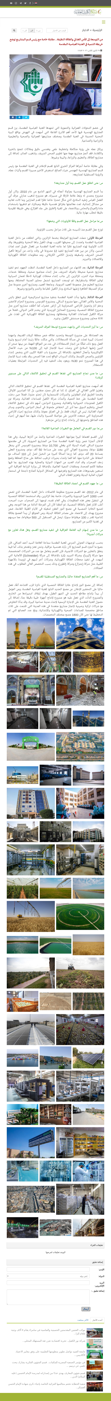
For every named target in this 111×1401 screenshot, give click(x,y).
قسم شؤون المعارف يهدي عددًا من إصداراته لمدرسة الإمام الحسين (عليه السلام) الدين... (48, 1374)
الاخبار (85, 30)
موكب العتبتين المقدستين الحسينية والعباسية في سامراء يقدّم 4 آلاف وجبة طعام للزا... (48, 1331)
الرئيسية (97, 30)
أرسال (86, 1309)
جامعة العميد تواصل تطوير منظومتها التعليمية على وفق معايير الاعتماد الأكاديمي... (50, 1353)
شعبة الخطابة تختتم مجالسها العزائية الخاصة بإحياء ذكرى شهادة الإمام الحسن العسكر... (46, 1385)
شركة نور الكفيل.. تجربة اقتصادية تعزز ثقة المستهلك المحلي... (53, 1340)
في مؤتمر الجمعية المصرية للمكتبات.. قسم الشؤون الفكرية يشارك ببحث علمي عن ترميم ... (48, 1363)
